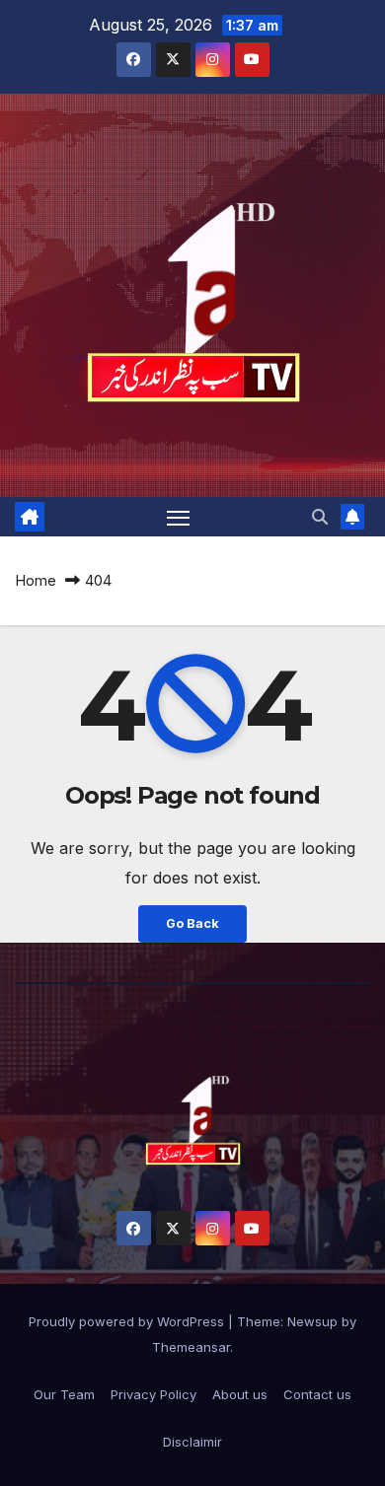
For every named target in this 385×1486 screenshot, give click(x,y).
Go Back (192, 923)
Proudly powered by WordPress (128, 1321)
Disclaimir (192, 1442)
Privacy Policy (153, 1394)
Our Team (64, 1394)
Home (35, 580)
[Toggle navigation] (178, 517)
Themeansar (191, 1347)
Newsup (312, 1321)
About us (240, 1394)
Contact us (317, 1394)
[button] (320, 517)
